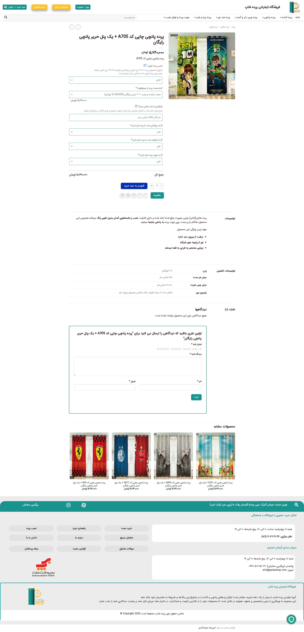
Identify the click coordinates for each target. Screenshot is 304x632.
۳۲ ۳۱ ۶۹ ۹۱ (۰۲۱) (271, 536)
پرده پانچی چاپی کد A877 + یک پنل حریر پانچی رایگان (131, 484)
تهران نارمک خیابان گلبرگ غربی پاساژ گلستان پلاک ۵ (260, 505)
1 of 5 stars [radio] (200, 349)
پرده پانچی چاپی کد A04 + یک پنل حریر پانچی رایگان (89, 484)
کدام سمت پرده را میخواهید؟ (143, 88)
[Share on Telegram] (122, 195)
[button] (15, 7)
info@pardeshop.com (275, 570)
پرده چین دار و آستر (247, 17)
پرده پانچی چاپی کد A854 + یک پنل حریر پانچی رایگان (173, 484)
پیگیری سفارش (30, 505)
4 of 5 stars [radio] (176, 349)
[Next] (69, 464)
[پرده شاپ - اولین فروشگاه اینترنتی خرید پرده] (293, 7)
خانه (297, 17)
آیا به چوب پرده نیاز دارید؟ (145, 155)
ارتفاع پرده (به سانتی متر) (145, 106)
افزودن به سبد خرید (134, 186)
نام (199, 381)
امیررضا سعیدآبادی (207, 628)
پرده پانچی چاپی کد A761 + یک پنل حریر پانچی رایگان (215, 484)
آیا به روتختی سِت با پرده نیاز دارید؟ (146, 125)
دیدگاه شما (196, 354)
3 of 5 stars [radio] (187, 349)
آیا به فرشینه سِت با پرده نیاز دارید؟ (146, 139)
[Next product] (78, 26)
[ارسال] (5, 17)
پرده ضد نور (224, 17)
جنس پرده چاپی (149, 65)
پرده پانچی (269, 17)
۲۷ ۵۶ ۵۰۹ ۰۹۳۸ (257, 566)
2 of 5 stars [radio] (195, 349)
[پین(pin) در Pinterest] (128, 195)
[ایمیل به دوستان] (133, 195)
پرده (233, 26)
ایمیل (132, 381)
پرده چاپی (213, 26)
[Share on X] (139, 195)
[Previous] (235, 464)
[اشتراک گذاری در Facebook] (145, 195)
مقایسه (157, 195)
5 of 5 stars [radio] (163, 349)
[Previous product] (71, 26)
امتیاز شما (196, 344)
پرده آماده (287, 17)
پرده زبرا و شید (203, 17)
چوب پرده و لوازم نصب (177, 17)
